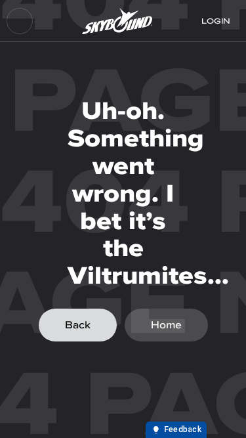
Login (215, 21)
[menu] (20, 21)
